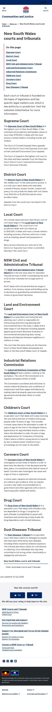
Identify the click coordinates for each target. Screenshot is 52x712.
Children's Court (13, 75)
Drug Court (11, 83)
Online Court (7, 615)
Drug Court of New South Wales (24, 505)
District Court (12, 56)
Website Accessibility (11, 694)
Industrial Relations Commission (21, 72)
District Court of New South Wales (25, 180)
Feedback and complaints (12, 650)
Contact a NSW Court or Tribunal (17, 645)
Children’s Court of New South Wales (26, 413)
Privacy (30, 690)
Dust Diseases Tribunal (17, 87)
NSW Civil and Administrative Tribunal (24, 64)
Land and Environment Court (19, 68)
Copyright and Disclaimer (37, 694)
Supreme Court (13, 52)
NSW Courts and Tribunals (14, 609)
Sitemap (5, 690)
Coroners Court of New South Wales (26, 460)
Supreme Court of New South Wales (26, 126)
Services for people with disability (15, 623)
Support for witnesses (10, 639)
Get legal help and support (14, 620)
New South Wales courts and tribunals (22, 561)
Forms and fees (8, 648)
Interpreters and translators (13, 625)
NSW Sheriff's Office (10, 612)
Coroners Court (13, 79)
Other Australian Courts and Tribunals (23, 567)
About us (13, 24)
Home (4, 24)
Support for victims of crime (13, 637)
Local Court (11, 60)
